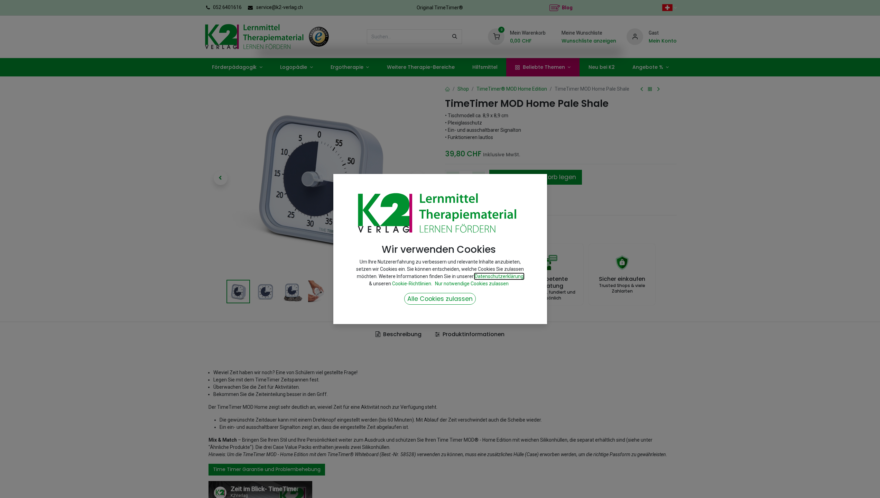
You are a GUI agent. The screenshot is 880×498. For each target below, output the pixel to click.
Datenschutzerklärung (499, 276)
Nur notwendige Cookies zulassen (472, 283)
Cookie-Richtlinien (411, 283)
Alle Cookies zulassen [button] (440, 299)
